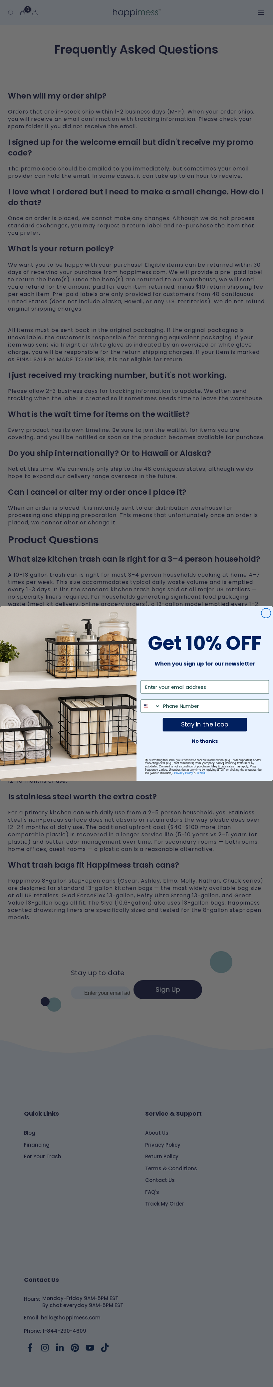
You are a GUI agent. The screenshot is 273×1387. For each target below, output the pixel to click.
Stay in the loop (204, 724)
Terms (200, 773)
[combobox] (150, 705)
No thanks (205, 741)
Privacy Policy (183, 773)
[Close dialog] (266, 613)
